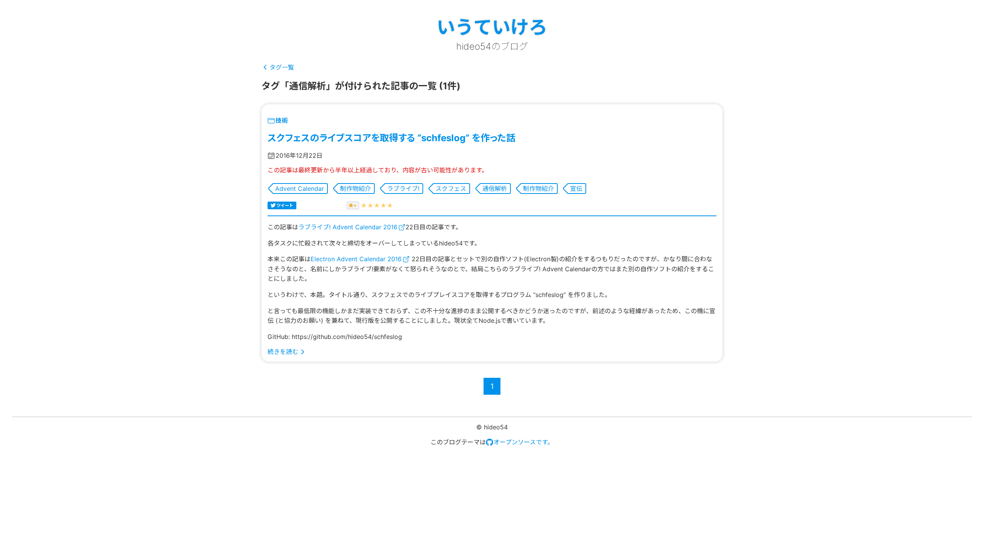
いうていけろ (492, 27)
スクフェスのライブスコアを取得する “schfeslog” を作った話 (391, 138)
